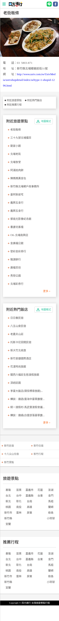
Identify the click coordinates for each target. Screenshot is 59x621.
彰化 (18, 501)
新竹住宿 (38, 445)
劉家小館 (15, 145)
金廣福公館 (16, 243)
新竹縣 (8, 518)
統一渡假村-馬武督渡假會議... (27, 407)
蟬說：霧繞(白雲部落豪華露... (27, 415)
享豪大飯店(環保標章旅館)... (26, 391)
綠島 (50, 512)
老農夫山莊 (16, 334)
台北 (8, 495)
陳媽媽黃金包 (18, 178)
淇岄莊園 (15, 382)
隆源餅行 (15, 259)
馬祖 (50, 501)
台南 (29, 501)
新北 (8, 501)
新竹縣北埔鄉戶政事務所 (24, 186)
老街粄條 (15, 129)
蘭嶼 (50, 507)
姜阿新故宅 (16, 194)
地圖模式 (46, 121)
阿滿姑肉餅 (16, 170)
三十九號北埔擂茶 (20, 137)
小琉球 (51, 518)
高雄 (29, 507)
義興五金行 (16, 202)
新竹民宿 (9, 445)
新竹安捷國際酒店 (20, 358)
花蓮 (40, 490)
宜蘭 (8, 524)
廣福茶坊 (15, 267)
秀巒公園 (15, 275)
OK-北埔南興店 (19, 235)
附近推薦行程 (14, 104)
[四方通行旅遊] (15, 5)
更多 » (46, 291)
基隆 (8, 490)
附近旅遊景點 (14, 100)
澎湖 (50, 490)
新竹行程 (38, 454)
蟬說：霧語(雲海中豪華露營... (27, 399)
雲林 (18, 512)
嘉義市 (29, 490)
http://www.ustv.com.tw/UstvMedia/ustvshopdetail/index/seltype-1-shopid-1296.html (29, 80)
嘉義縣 (29, 495)
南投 (18, 507)
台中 (18, 495)
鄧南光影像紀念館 (20, 218)
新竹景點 (9, 462)
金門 (50, 495)
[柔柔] (29, 37)
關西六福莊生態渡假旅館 (24, 374)
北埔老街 (15, 154)
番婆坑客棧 (16, 227)
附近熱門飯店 (34, 100)
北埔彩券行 (16, 283)
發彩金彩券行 (18, 251)
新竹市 (8, 512)
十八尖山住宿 (11, 454)
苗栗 (18, 490)
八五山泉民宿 (18, 326)
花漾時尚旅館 (18, 366)
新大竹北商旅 (18, 350)
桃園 (8, 507)
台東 (40, 495)
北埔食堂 (15, 162)
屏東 (29, 512)
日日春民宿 (16, 318)
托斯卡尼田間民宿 (20, 342)
